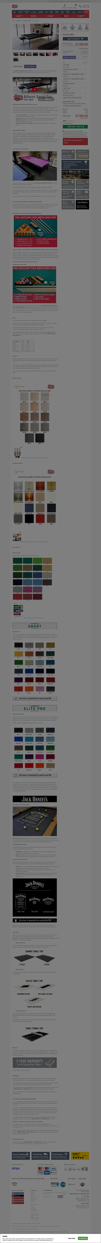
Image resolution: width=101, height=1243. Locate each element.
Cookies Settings (71, 1238)
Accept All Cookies (83, 1238)
